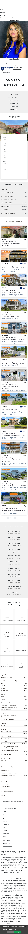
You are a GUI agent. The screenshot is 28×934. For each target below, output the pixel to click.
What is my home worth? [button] (6, 18)
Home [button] (1, 7)
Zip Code (5, 821)
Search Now (14, 174)
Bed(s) (3, 149)
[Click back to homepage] (6, 68)
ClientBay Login (7, 840)
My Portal (20, 67)
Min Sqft (4, 161)
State (4, 811)
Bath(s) (3, 155)
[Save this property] (25, 227)
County (5, 815)
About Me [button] (2, 12)
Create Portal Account (10, 65)
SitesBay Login (6, 843)
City (4, 818)
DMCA (4, 837)
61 (17, 517)
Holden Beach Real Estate (9, 808)
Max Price (4, 143)
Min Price (4, 137)
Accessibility (6, 833)
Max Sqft (4, 167)
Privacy (5, 830)
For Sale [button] (2, 10)
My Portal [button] (2, 15)
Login (1, 65)
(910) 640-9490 (14, 59)
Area (4, 827)
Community (6, 824)
